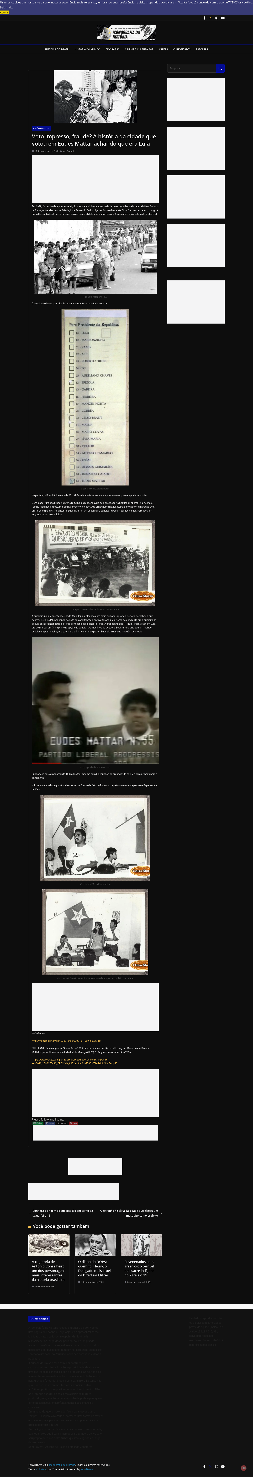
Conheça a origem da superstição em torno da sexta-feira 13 (63, 1213)
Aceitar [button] (4, 12)
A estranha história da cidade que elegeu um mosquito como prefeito (129, 1213)
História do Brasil (57, 49)
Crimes (163, 49)
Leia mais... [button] (7, 7)
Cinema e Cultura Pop (139, 49)
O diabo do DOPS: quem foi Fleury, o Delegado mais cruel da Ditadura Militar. (94, 1268)
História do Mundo (87, 49)
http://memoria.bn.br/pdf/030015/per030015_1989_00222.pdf (66, 1040)
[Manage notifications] (243, 1468)
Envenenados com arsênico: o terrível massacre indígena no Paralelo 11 (139, 1268)
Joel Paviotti (68, 151)
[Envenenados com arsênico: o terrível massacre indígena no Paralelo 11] (141, 1237)
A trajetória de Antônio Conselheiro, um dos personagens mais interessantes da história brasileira (48, 1270)
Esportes (202, 49)
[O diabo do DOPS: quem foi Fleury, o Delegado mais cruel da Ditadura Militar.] (95, 1237)
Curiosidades (182, 49)
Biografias (112, 49)
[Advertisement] (95, 179)
